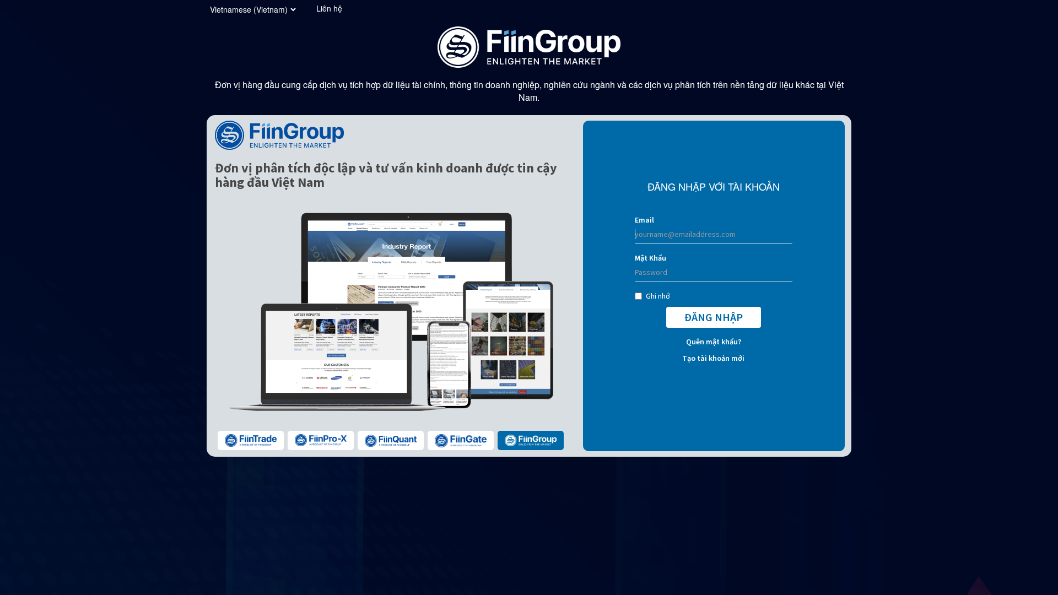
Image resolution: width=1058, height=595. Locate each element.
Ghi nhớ (658, 296)
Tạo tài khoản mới (713, 358)
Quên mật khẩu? (713, 342)
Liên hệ (329, 8)
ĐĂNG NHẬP (713, 317)
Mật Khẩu (650, 258)
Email (644, 220)
